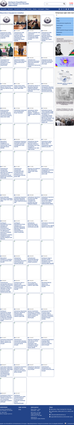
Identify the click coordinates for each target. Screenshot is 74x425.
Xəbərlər (59, 28)
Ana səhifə (3, 9)
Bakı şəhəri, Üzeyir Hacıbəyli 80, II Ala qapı (61, 409)
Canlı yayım (41, 9)
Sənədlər (29, 9)
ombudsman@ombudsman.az (58, 414)
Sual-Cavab (60, 25)
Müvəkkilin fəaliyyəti (19, 9)
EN (72, 4)
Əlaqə (47, 9)
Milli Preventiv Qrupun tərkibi (65, 30)
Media (34, 9)
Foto (58, 18)
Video (58, 21)
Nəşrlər (59, 34)
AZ (70, 4)
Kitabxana (59, 32)
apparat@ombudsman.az (57, 416)
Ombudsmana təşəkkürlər (64, 23)
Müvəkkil (10, 9)
